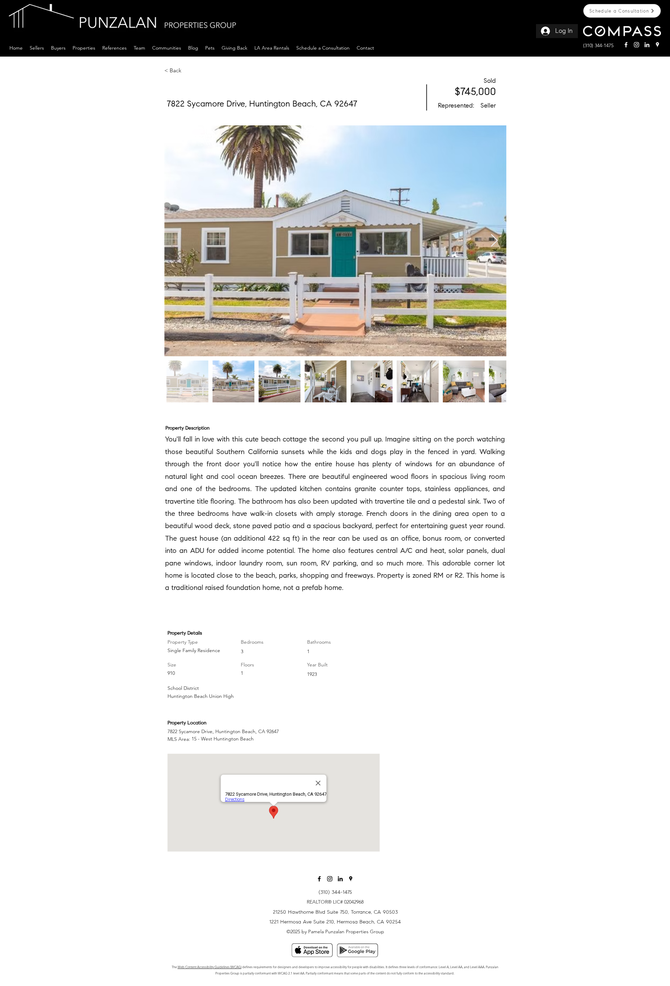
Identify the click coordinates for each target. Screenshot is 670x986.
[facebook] (626, 44)
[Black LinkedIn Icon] (340, 878)
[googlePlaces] (657, 44)
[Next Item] (494, 241)
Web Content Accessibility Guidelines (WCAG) (209, 967)
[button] (36, 47)
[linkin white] (646, 44)
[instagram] (636, 44)
